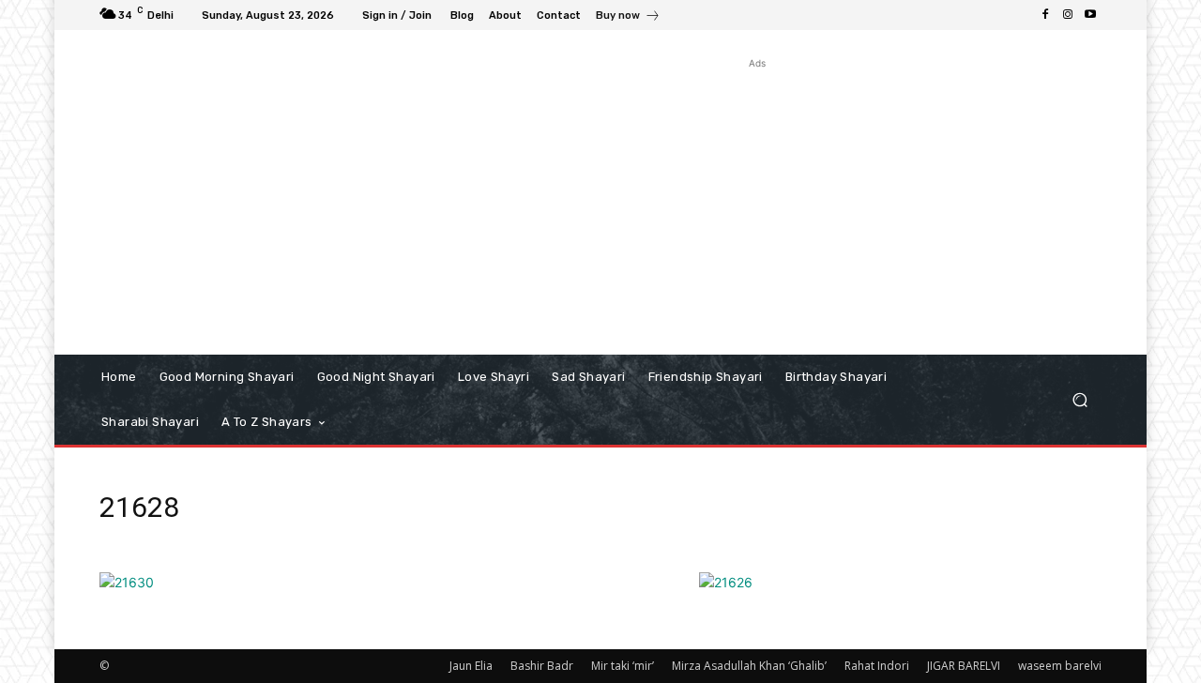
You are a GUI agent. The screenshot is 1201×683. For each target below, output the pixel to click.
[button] (1079, 400)
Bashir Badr (541, 666)
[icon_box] (628, 17)
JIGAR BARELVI (963, 666)
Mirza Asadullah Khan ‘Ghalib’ (749, 666)
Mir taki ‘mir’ (622, 666)
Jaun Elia (471, 666)
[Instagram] (1068, 15)
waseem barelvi (1060, 666)
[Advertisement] (758, 204)
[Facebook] (1045, 15)
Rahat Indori (876, 666)
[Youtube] (1090, 15)
